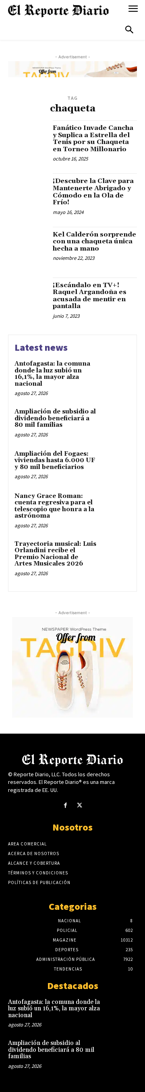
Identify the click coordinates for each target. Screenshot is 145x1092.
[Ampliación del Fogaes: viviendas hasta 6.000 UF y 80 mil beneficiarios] (115, 464)
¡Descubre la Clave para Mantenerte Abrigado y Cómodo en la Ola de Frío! (93, 191)
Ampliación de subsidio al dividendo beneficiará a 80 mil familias (55, 418)
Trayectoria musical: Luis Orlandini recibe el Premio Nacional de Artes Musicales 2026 (55, 554)
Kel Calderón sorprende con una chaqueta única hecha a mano (94, 241)
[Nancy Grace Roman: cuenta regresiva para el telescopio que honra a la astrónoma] (115, 507)
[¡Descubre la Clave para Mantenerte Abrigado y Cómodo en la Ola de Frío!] (27, 192)
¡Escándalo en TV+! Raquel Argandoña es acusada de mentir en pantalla (89, 296)
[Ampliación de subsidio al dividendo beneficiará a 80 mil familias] (115, 422)
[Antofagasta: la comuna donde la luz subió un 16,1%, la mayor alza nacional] (115, 374)
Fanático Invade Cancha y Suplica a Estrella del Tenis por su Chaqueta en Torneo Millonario (93, 138)
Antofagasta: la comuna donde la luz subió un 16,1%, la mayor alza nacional (52, 374)
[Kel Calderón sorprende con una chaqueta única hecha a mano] (27, 246)
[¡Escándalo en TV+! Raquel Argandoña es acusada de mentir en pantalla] (27, 297)
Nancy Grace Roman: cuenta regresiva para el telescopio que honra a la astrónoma (54, 506)
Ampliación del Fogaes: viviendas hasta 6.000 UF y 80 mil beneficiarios (54, 460)
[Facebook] (65, 805)
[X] (80, 805)
